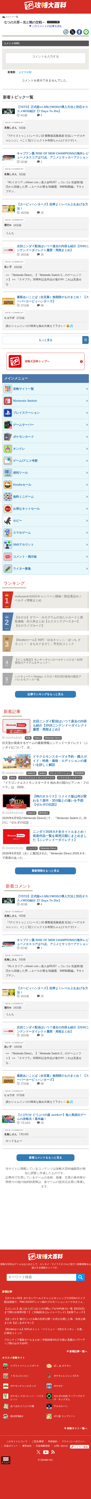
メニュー (5, 1462)
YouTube (46, 1452)
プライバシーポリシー (73, 1441)
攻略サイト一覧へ (76, 1428)
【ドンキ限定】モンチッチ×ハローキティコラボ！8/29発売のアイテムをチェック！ (48, 661)
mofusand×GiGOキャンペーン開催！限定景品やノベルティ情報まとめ (48, 598)
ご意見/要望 (38, 1441)
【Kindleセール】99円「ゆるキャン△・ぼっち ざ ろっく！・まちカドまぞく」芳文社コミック (48, 642)
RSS (53, 1452)
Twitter (38, 1452)
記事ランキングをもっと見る (45, 694)
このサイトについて (16, 1441)
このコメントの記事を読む (46, 26)
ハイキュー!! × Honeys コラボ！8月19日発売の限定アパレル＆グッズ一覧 (48, 678)
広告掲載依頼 (43, 1446)
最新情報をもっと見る (45, 870)
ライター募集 (81, 1447)
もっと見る (45, 340)
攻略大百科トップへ (37, 361)
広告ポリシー (11, 1446)
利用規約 (52, 1441)
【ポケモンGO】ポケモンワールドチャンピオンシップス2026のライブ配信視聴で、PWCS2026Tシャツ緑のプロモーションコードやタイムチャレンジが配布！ (44, 1302)
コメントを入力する (45, 56)
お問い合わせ (61, 1446)
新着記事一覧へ (78, 1351)
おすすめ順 (25, 72)
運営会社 (27, 1446)
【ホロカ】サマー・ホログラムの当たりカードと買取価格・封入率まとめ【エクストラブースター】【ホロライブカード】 (49, 621)
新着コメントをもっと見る (45, 1157)
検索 (80, 1277)
